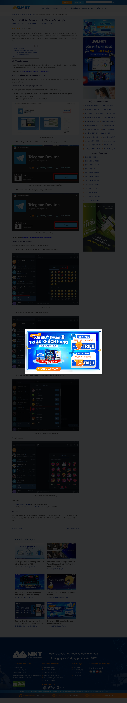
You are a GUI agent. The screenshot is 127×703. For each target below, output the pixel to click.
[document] (63, 351)
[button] (100, 331)
